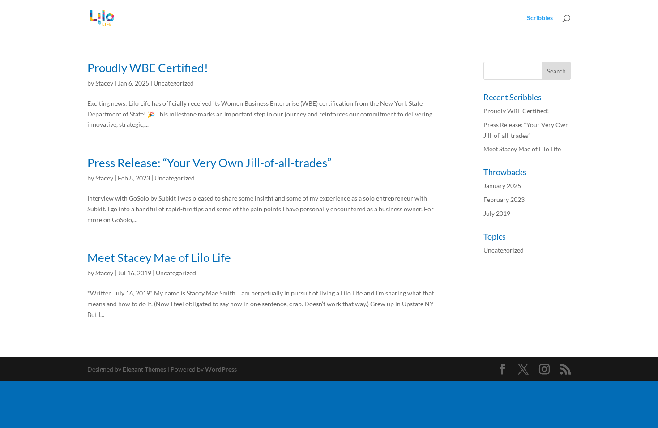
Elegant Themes (144, 369)
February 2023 (504, 199)
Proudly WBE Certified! (147, 67)
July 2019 (496, 213)
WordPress (221, 369)
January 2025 (502, 185)
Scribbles (540, 18)
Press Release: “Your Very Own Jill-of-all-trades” (209, 162)
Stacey (104, 83)
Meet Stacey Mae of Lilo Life (159, 257)
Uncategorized (174, 83)
